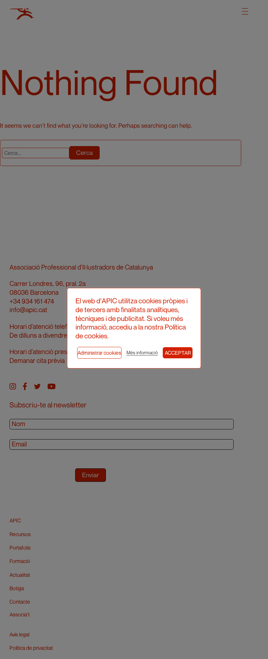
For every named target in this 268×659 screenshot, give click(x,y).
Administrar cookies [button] (99, 352)
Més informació (142, 352)
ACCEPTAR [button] (178, 352)
